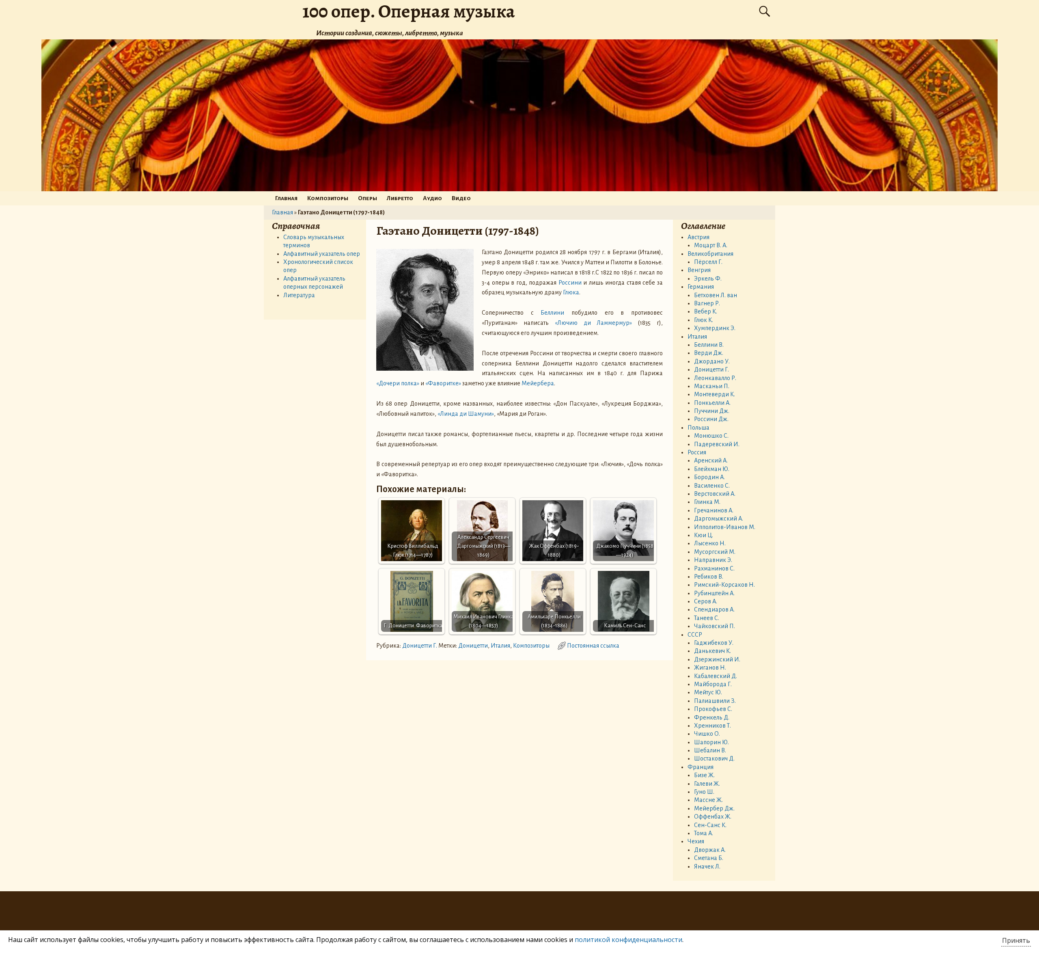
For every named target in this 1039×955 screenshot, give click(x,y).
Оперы (367, 198)
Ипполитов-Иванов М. (724, 527)
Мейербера (538, 383)
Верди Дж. (708, 353)
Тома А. (703, 833)
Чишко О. (707, 733)
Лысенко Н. (710, 543)
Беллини (552, 312)
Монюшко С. (711, 435)
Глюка (571, 292)
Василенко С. (712, 485)
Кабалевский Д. (715, 676)
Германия (701, 286)
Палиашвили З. (715, 701)
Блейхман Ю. (711, 469)
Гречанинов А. (713, 510)
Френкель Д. (711, 717)
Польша (698, 427)
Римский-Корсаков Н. (724, 584)
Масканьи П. (711, 386)
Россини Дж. (711, 419)
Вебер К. (705, 311)
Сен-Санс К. (710, 825)
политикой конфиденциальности (628, 939)
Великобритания (710, 254)
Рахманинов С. (714, 568)
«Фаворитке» (443, 383)
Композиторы (327, 198)
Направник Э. (713, 560)
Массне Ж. (708, 800)
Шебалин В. (710, 750)
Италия (500, 645)
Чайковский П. (714, 626)
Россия (697, 452)
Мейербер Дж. (714, 808)
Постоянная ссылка (593, 645)
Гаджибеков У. (713, 643)
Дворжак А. (710, 850)
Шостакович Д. (714, 758)
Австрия (698, 237)
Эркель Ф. (708, 278)
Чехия (696, 841)
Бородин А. (709, 477)
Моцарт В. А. (710, 245)
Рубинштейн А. (714, 593)
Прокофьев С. (713, 709)
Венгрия (699, 270)
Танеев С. (706, 618)
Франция (701, 767)
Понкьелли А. (712, 403)
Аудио (432, 198)
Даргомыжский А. (718, 518)
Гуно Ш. (704, 792)
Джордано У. (712, 361)
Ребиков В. (708, 576)
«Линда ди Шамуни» (466, 414)
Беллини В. (709, 344)
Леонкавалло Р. (715, 378)
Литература (299, 295)
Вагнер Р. (707, 303)
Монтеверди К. (714, 394)
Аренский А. (711, 460)
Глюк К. (703, 320)
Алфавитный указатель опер (321, 254)
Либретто (400, 198)
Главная (286, 198)
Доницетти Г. (419, 645)
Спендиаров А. (714, 609)
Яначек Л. (707, 866)
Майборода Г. (713, 684)
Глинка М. (707, 502)
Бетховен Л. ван (715, 295)
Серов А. (705, 601)
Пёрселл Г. (708, 262)
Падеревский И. (716, 444)
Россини (570, 282)
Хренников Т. (712, 725)
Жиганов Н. (710, 667)
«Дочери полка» (397, 383)
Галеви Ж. (707, 783)
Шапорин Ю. (711, 742)
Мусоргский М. (714, 552)
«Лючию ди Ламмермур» (593, 323)
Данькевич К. (712, 651)
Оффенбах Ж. (712, 816)
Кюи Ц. (703, 535)
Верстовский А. (714, 493)
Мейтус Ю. (708, 692)
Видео (461, 198)
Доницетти (473, 645)
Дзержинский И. (717, 659)
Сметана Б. (708, 858)
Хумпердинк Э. (714, 328)
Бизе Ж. (704, 775)
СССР (695, 634)
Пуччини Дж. (711, 411)
